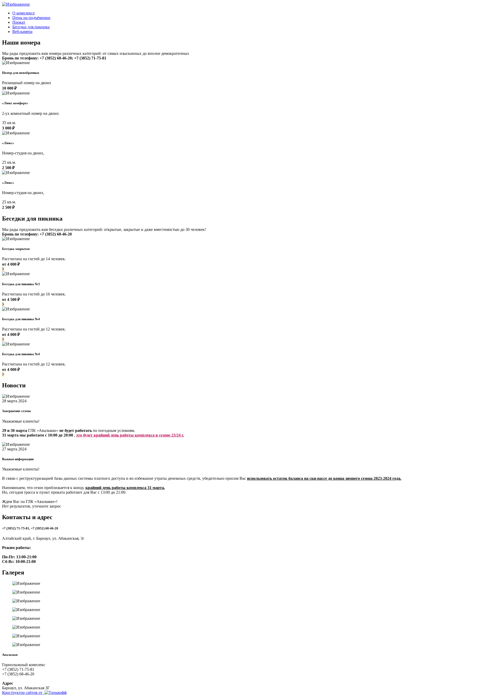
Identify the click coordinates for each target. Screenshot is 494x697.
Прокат (18, 22)
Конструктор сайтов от (23, 692)
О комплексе (23, 13)
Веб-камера (22, 31)
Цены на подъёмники (31, 17)
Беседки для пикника (31, 27)
